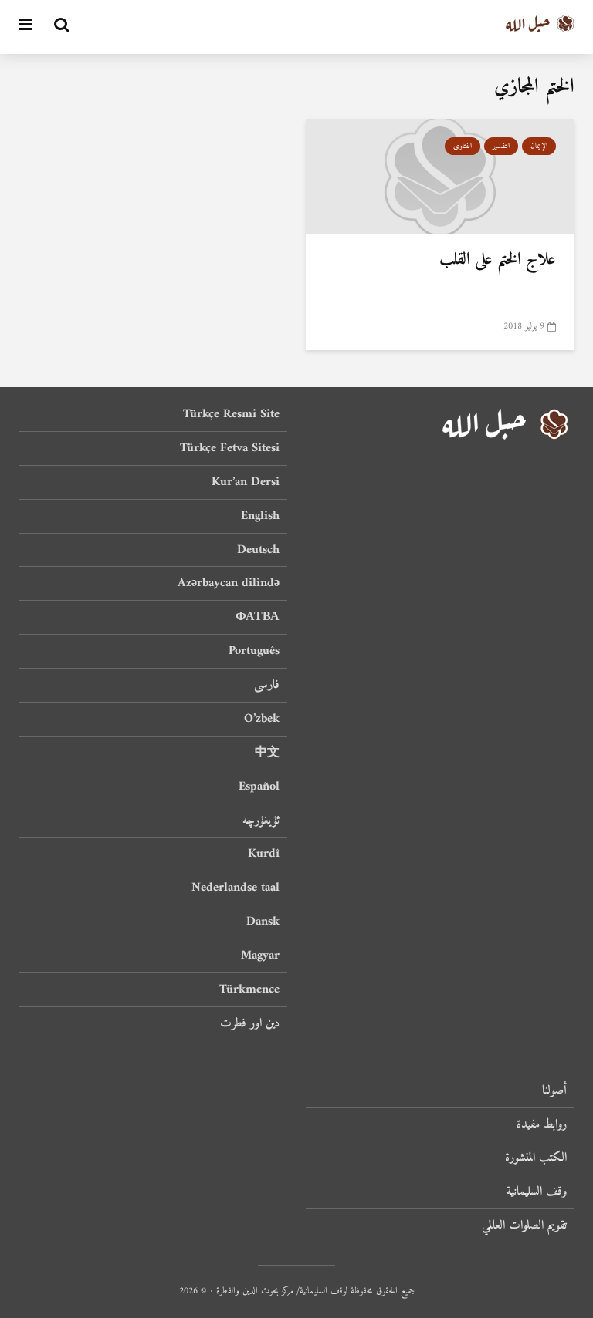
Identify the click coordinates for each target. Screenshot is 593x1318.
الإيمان (538, 146)
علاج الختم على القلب (497, 259)
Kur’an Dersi (246, 482)
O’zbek (262, 719)
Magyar (260, 955)
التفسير (501, 146)
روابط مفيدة (542, 1124)
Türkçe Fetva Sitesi (230, 448)
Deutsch (258, 550)
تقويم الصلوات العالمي (524, 1225)
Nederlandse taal (235, 887)
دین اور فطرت (250, 1023)
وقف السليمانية (537, 1191)
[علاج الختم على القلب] (440, 176)
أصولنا (554, 1091)
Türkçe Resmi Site (231, 415)
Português (254, 651)
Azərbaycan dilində (229, 583)
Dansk (263, 921)
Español (259, 786)
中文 (267, 752)
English (260, 516)
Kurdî (264, 854)
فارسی (267, 685)
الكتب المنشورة (536, 1157)
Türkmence (249, 989)
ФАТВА (258, 617)
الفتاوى (462, 146)
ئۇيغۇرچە (261, 820)
